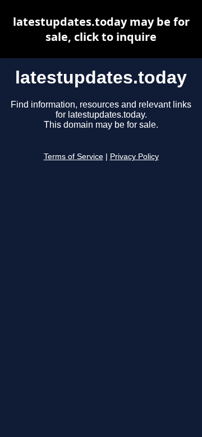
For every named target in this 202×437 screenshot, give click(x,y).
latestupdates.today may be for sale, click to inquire (101, 29)
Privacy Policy (134, 156)
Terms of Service (73, 156)
